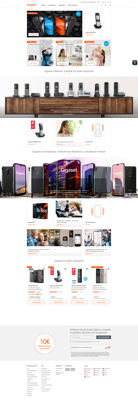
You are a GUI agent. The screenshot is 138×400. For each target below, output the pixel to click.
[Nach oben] (136, 394)
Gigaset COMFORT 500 (56, 285)
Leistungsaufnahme (45, 378)
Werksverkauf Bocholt (45, 370)
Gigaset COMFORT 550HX (79, 285)
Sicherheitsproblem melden (32, 385)
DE (108, 2)
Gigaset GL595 (97, 285)
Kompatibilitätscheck (45, 372)
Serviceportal (44, 368)
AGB (28, 368)
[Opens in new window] (37, 294)
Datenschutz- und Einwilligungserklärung (83, 341)
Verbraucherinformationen (32, 376)
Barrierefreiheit (30, 389)
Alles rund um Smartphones (68, 194)
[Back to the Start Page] (31, 5)
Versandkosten (30, 378)
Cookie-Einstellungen (45, 389)
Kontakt (42, 387)
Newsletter (29, 393)
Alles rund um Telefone (68, 114)
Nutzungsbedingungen (31, 370)
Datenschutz (29, 372)
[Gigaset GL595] (101, 276)
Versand (38, 298)
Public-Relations (59, 368)
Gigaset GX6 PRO (33, 285)
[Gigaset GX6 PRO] (36, 276)
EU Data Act (29, 391)
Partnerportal (44, 383)
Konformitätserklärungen (32, 383)
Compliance (29, 387)
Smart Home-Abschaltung (46, 385)
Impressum (29, 395)
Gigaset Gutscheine (45, 374)
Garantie (28, 380)
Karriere (57, 370)
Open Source (44, 376)
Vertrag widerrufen (45, 391)
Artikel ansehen (36, 302)
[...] (110, 5)
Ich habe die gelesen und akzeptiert (85, 341)
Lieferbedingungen (31, 374)
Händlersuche (44, 380)
